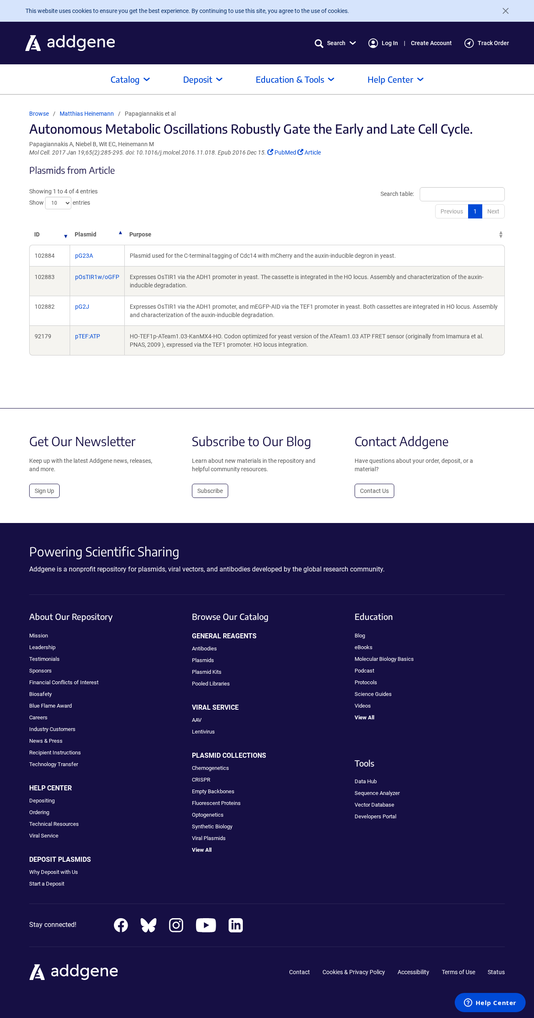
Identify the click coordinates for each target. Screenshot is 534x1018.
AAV (197, 720)
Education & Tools (290, 79)
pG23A (84, 255)
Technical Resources (54, 824)
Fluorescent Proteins (216, 803)
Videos (363, 706)
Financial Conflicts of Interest (63, 682)
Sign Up (44, 490)
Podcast (364, 671)
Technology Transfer (53, 764)
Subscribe (210, 490)
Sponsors (40, 671)
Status (496, 972)
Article (312, 152)
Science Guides (373, 694)
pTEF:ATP (87, 336)
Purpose (140, 234)
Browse (39, 113)
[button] (335, 43)
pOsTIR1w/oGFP (97, 277)
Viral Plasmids (209, 838)
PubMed (285, 152)
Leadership (42, 647)
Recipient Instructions (55, 752)
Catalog (125, 79)
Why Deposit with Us (53, 872)
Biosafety (40, 694)
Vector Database (374, 805)
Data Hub (366, 781)
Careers (38, 717)
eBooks (364, 647)
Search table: (397, 193)
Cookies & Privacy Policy (353, 972)
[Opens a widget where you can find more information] (490, 1003)
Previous (452, 211)
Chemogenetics (210, 768)
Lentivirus (203, 732)
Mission (38, 635)
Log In (390, 43)
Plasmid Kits (207, 672)
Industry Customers (52, 729)
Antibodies (204, 648)
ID (37, 234)
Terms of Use (458, 972)
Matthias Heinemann (87, 113)
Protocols (366, 682)
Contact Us (374, 490)
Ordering (39, 812)
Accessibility (413, 972)
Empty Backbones (213, 791)
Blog (360, 635)
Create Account (431, 43)
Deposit (197, 79)
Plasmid (85, 234)
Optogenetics (208, 815)
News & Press (46, 741)
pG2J (82, 306)
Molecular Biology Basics (384, 659)
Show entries (59, 202)
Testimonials (44, 659)
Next (493, 211)
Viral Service (43, 836)
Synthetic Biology (212, 826)
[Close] (502, 10)
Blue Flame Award (50, 706)
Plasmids (203, 660)
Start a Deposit (46, 884)
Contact (299, 972)
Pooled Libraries (211, 683)
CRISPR (201, 780)
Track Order (493, 43)
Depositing (42, 800)
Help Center (390, 79)
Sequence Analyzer (377, 793)
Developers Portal (375, 816)
